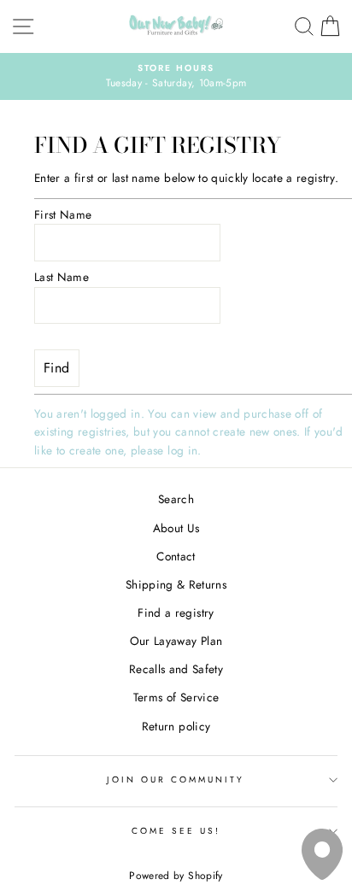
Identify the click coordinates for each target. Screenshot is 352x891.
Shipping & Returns (176, 584)
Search (176, 498)
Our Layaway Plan (176, 640)
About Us (176, 527)
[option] (176, 77)
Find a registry (176, 612)
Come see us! (176, 830)
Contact (175, 556)
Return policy (176, 726)
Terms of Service (176, 697)
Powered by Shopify (175, 875)
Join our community (175, 779)
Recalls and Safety (176, 668)
